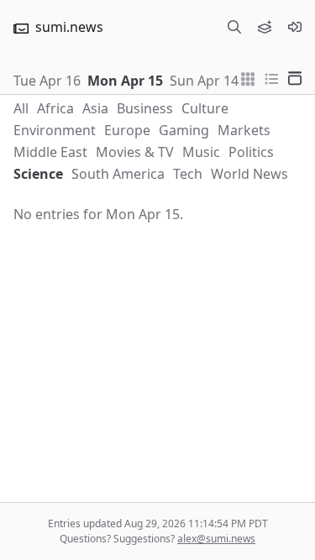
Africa (55, 108)
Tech (187, 174)
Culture (204, 108)
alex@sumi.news (216, 538)
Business (145, 108)
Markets (244, 130)
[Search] (234, 27)
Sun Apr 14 (204, 80)
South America (118, 174)
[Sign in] (295, 27)
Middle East (50, 152)
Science (38, 174)
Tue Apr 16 (47, 80)
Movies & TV (135, 152)
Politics (251, 152)
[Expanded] (295, 77)
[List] (271, 77)
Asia (95, 108)
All (21, 108)
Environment (54, 130)
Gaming (184, 130)
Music (201, 152)
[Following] (264, 27)
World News (249, 174)
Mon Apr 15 (125, 80)
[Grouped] (248, 77)
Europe (127, 130)
